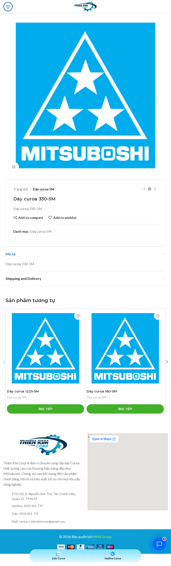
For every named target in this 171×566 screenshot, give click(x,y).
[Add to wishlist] (78, 316)
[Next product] (155, 189)
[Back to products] (149, 189)
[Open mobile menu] (8, 6)
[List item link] (43, 496)
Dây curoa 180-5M (102, 391)
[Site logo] (85, 6)
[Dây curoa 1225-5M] (45, 348)
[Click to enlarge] (14, 167)
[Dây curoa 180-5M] (125, 348)
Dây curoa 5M (43, 189)
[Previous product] (144, 189)
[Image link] (43, 444)
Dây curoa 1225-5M (23, 391)
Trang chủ (20, 189)
